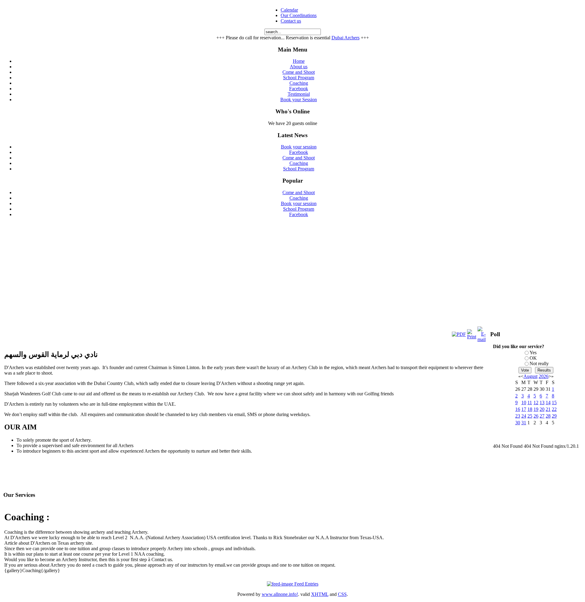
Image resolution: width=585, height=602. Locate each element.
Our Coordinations (299, 15)
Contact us (291, 20)
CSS (342, 594)
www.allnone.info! (280, 594)
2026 (543, 376)
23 (517, 416)
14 (548, 402)
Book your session (299, 146)
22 (554, 409)
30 (517, 422)
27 (542, 416)
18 (529, 409)
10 (523, 402)
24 (523, 416)
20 (542, 409)
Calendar (289, 9)
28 (548, 416)
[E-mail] (481, 339)
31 (523, 422)
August (530, 376)
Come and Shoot (298, 157)
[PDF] (459, 334)
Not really (539, 363)
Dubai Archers (346, 37)
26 (536, 416)
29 (554, 416)
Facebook (298, 152)
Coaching (298, 163)
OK (533, 358)
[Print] (471, 336)
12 (536, 402)
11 (529, 402)
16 (517, 409)
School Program (298, 168)
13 (542, 402)
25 (529, 416)
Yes (533, 352)
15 (554, 402)
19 (536, 409)
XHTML (319, 594)
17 (523, 409)
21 (548, 409)
